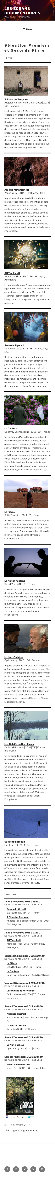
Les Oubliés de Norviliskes (19, 744)
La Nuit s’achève (13, 657)
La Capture (10, 428)
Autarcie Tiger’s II (14, 345)
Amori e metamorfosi (16, 189)
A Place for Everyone (16, 99)
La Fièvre (9, 512)
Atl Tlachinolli (12, 273)
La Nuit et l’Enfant (14, 581)
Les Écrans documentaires (22, 11)
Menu (29, 29)
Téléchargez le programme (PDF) (21, 1130)
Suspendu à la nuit (14, 841)
